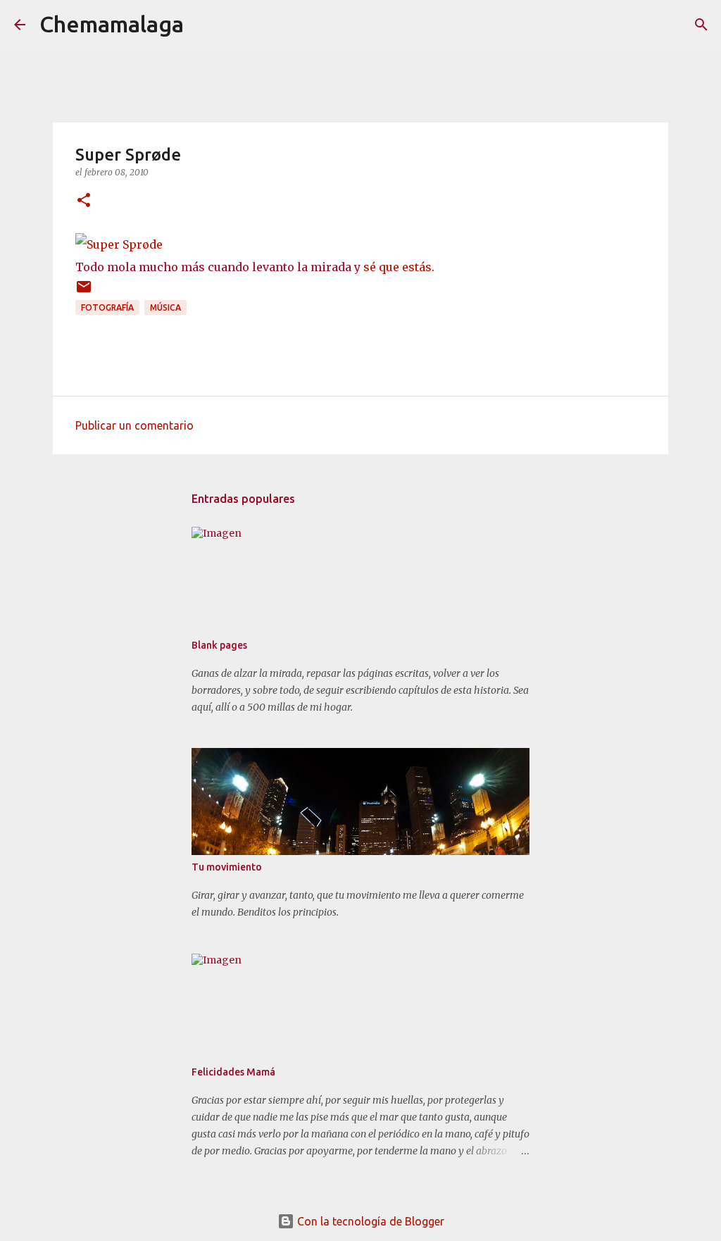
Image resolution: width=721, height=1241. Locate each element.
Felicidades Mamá (233, 1072)
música (165, 307)
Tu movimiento (227, 867)
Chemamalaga (111, 24)
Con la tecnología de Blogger (369, 1221)
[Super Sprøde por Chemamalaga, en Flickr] (119, 244)
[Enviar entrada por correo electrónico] (83, 292)
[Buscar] (203, 25)
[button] (83, 201)
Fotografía (107, 307)
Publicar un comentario (134, 425)
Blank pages (219, 645)
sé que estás (397, 267)
